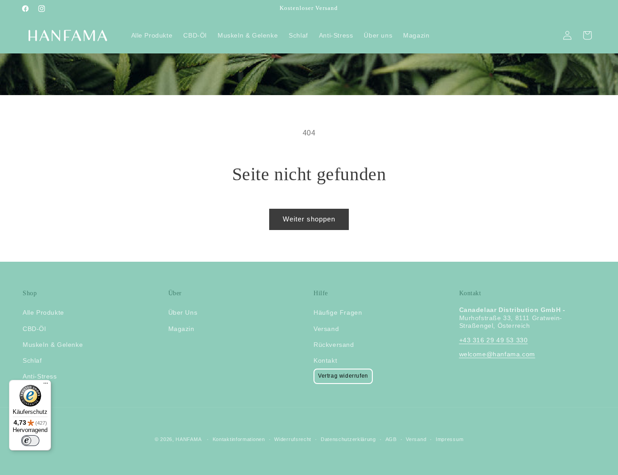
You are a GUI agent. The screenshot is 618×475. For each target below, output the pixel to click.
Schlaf (32, 360)
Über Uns (183, 313)
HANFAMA (188, 439)
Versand (326, 328)
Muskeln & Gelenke (53, 344)
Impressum (449, 439)
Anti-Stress (40, 376)
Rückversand (334, 344)
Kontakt (325, 360)
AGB (391, 439)
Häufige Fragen (338, 313)
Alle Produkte (43, 313)
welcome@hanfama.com (497, 354)
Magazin (181, 328)
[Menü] (45, 385)
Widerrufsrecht (292, 439)
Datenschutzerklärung (348, 439)
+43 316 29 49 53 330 (493, 340)
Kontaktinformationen (239, 439)
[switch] (30, 440)
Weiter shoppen (309, 219)
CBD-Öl (34, 328)
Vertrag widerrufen (343, 376)
